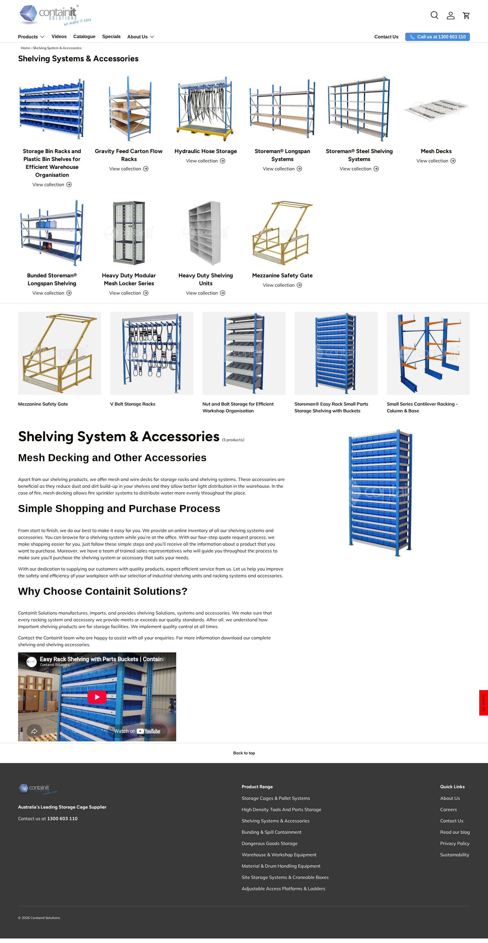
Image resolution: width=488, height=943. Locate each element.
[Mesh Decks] (436, 108)
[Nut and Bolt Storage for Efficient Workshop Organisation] (244, 353)
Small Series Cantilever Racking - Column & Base (422, 407)
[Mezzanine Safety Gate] (282, 233)
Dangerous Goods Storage (270, 843)
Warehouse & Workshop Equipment (279, 854)
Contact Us (386, 36)
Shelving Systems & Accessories (276, 821)
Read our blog (455, 832)
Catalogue (84, 36)
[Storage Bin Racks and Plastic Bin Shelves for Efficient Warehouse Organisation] (52, 108)
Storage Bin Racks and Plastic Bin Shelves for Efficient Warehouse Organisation (52, 163)
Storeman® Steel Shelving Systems (359, 155)
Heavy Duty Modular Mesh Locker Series (129, 279)
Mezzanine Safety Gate (282, 275)
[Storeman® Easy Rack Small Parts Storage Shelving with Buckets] (336, 353)
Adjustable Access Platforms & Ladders (283, 888)
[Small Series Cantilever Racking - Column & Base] (428, 353)
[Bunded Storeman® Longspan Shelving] (52, 233)
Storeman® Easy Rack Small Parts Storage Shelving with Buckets (331, 407)
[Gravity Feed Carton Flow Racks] (128, 108)
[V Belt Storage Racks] (151, 353)
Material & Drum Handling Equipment (281, 866)
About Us (137, 36)
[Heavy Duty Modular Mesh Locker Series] (128, 233)
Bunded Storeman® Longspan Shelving (52, 279)
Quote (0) (483, 702)
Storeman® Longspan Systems (282, 155)
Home (25, 48)
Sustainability (454, 854)
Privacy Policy (455, 843)
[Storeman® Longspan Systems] (282, 108)
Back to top (244, 752)
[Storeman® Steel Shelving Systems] (359, 108)
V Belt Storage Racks (132, 404)
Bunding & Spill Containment (272, 832)
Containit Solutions (45, 918)
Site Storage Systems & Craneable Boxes (285, 877)
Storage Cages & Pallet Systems (276, 798)
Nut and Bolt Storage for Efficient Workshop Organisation (238, 407)
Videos (59, 36)
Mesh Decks (436, 151)
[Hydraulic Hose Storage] (205, 108)
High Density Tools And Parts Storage (281, 809)
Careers (448, 809)
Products (28, 36)
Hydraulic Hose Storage (206, 151)
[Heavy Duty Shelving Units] (205, 233)
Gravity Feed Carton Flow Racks (129, 155)
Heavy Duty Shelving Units (205, 279)
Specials (111, 36)
